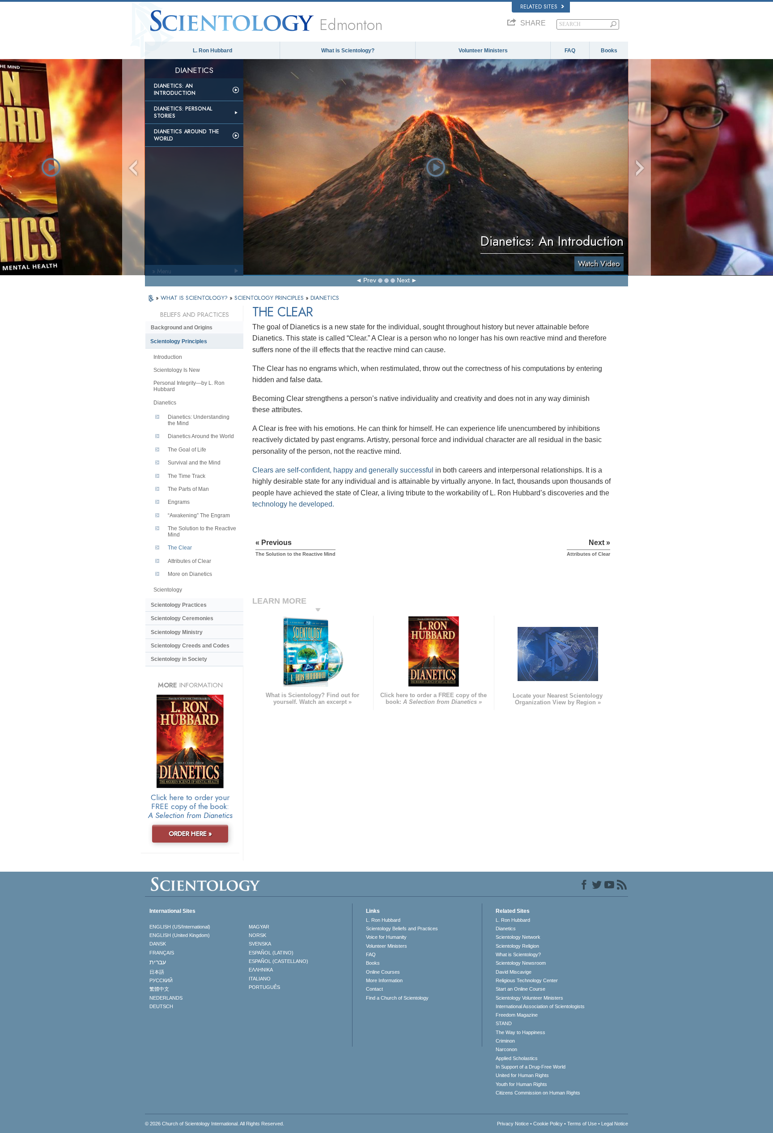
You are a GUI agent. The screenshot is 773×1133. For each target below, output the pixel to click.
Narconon (506, 1049)
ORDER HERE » (190, 833)
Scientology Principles (178, 341)
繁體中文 (159, 989)
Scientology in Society (179, 659)
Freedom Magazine (517, 1015)
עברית (157, 962)
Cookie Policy (548, 1123)
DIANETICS (324, 298)
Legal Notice (614, 1123)
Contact (374, 989)
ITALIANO (260, 978)
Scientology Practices (179, 605)
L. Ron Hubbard (212, 50)
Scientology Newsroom (521, 963)
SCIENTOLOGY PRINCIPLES (270, 298)
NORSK (257, 935)
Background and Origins (181, 327)
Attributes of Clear (189, 561)
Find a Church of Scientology (397, 998)
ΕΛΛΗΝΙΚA (261, 969)
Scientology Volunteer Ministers (529, 998)
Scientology (167, 590)
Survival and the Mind (194, 463)
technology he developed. (293, 504)
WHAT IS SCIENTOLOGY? (195, 298)
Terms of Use (582, 1123)
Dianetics (164, 403)
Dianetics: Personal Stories (183, 112)
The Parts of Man (188, 489)
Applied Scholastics (517, 1058)
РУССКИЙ (161, 980)
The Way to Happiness (520, 1032)
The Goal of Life (187, 450)
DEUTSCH (161, 1006)
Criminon (505, 1041)
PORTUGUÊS (264, 987)
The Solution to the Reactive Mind (202, 531)
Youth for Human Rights (521, 1084)
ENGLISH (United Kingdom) (179, 935)
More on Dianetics (190, 574)
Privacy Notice (513, 1123)
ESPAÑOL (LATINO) (271, 952)
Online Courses (383, 972)
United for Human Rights (522, 1075)
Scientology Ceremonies (182, 618)
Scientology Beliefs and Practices (402, 928)
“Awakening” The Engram (199, 515)
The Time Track (186, 476)
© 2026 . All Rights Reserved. (214, 1123)
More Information (384, 980)
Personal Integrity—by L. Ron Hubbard (189, 386)
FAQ (570, 50)
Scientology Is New (176, 370)
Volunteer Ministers (483, 50)
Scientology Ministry (177, 632)
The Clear (180, 548)
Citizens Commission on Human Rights (538, 1092)
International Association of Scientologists (540, 1006)
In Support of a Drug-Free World (530, 1066)
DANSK (157, 943)
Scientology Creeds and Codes (190, 646)
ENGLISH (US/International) (179, 926)
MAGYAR (259, 926)
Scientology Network (518, 937)
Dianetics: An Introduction (174, 89)
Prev (369, 280)
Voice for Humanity (386, 937)
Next (403, 280)
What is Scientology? (347, 50)
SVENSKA (260, 943)
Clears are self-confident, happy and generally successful (342, 470)
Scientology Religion (517, 946)
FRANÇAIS (161, 952)
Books (609, 50)
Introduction (167, 357)
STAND (504, 1023)
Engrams (179, 502)
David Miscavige (513, 972)
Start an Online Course (520, 989)
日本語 (156, 972)
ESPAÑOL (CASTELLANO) (278, 961)
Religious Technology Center (527, 980)
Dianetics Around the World (186, 135)
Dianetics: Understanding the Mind (198, 420)
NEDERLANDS (166, 998)
